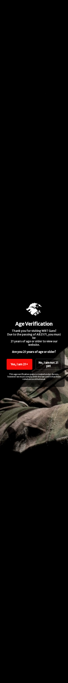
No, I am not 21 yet (48, 364)
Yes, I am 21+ (19, 364)
